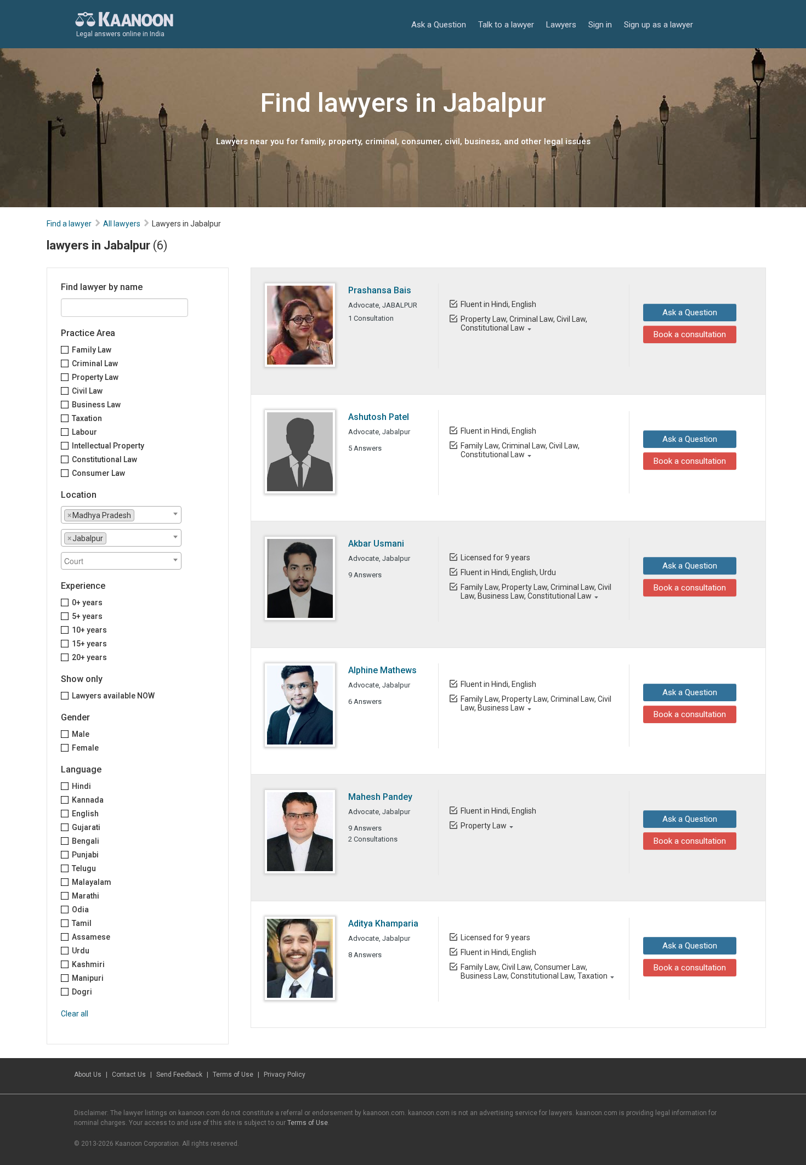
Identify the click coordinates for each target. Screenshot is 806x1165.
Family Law (91, 349)
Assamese (91, 937)
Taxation (87, 418)
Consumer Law (98, 473)
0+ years (87, 602)
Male (80, 734)
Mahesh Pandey (380, 797)
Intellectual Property (108, 445)
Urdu (80, 950)
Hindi (81, 786)
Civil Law (87, 391)
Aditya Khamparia (383, 923)
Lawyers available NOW (113, 695)
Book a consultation (690, 334)
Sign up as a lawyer (658, 25)
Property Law (95, 377)
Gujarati (86, 827)
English (85, 813)
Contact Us (129, 1074)
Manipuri (88, 978)
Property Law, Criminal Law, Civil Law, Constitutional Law (524, 323)
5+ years (87, 616)
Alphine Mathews (382, 670)
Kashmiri (88, 964)
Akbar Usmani (376, 543)
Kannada (88, 799)
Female (85, 747)
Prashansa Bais (379, 290)
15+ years (89, 643)
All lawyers (121, 223)
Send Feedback (179, 1074)
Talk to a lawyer (506, 25)
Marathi (85, 895)
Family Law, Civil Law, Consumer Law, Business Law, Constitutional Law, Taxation (534, 971)
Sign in (600, 25)
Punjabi (85, 854)
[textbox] (140, 514)
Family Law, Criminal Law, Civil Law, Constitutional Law (520, 450)
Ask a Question (438, 25)
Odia (80, 909)
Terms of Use (233, 1074)
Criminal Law (95, 363)
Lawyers (561, 25)
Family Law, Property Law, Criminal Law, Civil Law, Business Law (536, 703)
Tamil (82, 923)
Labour (84, 432)
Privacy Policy (284, 1074)
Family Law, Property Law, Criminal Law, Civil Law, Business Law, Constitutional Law (536, 591)
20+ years (89, 657)
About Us (87, 1074)
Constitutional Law (104, 459)
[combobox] (121, 515)
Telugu (84, 868)
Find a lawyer (69, 223)
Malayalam (91, 882)
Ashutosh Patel (378, 417)
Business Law (96, 404)
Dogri (82, 991)
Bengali (85, 841)
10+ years (89, 630)
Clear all (74, 1013)
